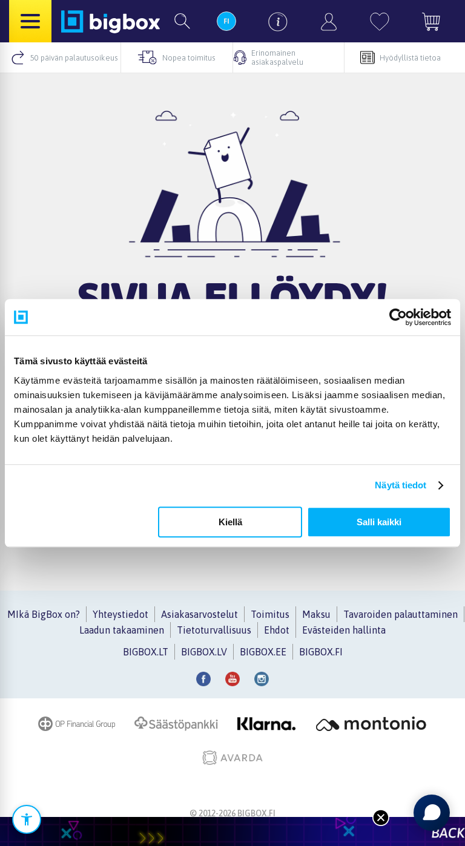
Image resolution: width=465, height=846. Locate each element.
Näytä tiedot (400, 485)
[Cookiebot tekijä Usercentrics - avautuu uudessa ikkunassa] (398, 317)
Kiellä (230, 522)
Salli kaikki (379, 522)
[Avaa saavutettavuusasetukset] (26, 819)
